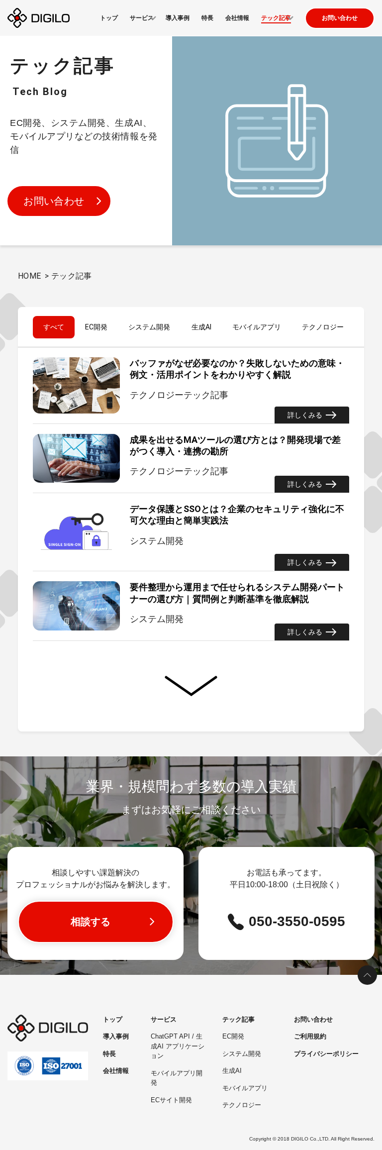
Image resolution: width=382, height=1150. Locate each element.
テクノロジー (323, 327)
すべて (53, 327)
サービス (164, 1019)
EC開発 (96, 327)
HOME (29, 276)
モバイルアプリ (256, 327)
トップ (109, 17)
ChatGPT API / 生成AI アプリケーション (177, 1046)
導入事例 (178, 17)
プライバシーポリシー (326, 1053)
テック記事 (238, 1019)
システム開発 (149, 327)
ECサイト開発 (171, 1100)
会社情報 (237, 17)
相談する (90, 921)
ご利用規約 (310, 1036)
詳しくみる (304, 415)
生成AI (201, 327)
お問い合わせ (340, 17)
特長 (207, 17)
